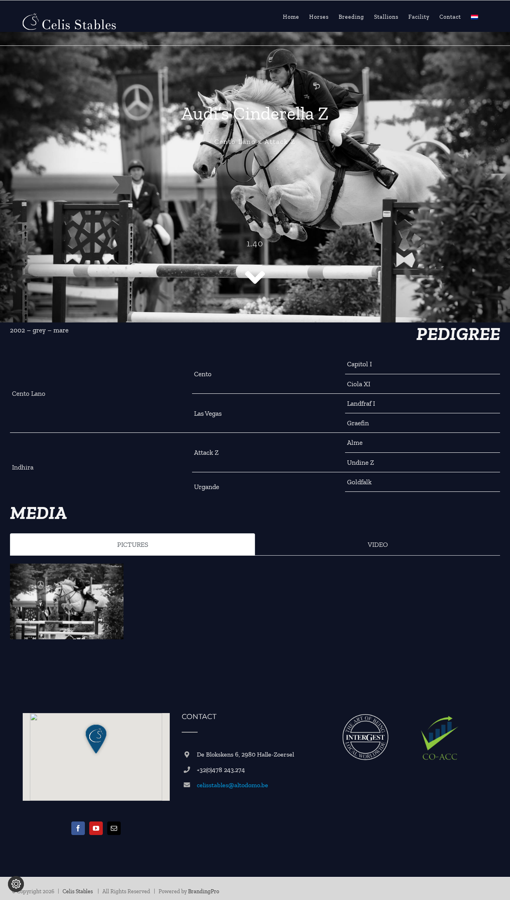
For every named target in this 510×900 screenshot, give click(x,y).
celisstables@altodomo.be (232, 785)
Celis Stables (78, 891)
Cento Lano (28, 393)
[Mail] (114, 828)
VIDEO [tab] (378, 544)
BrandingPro (203, 891)
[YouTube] (96, 828)
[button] (96, 739)
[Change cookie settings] (16, 884)
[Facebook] (78, 828)
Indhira (22, 467)
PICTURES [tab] (132, 544)
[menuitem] (474, 17)
